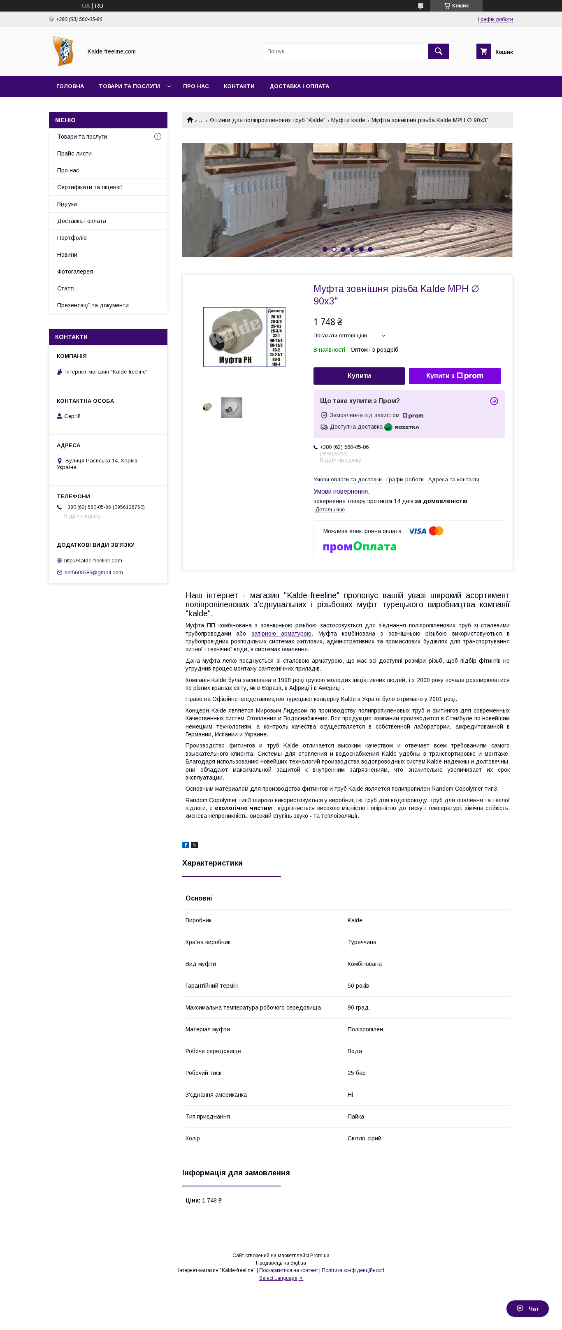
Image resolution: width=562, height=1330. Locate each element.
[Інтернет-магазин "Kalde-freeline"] (63, 65)
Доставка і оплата (299, 86)
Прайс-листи (74, 153)
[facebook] (185, 846)
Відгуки (67, 204)
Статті (65, 288)
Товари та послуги (129, 86)
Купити (359, 375)
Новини (67, 254)
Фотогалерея (75, 271)
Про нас (196, 86)
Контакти (239, 86)
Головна (70, 86)
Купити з (440, 375)
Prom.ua (320, 1255)
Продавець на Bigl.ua (281, 1263)
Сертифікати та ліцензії (89, 187)
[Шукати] (438, 51)
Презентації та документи (93, 305)
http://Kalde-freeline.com (93, 560)
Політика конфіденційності (353, 1270)
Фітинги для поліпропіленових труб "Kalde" (267, 120)
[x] (194, 846)
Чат (534, 1308)
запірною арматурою (281, 633)
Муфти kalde (348, 120)
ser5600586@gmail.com (94, 572)
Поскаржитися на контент (288, 1270)
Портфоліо (72, 237)
